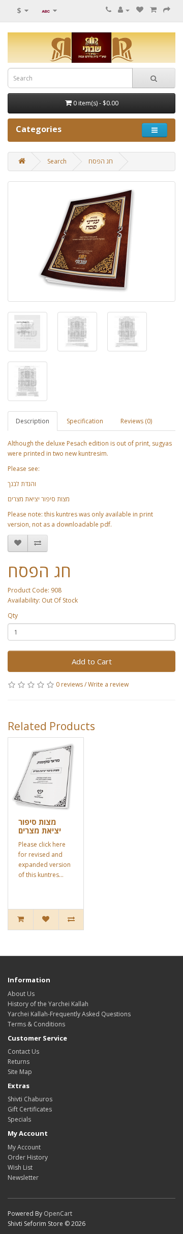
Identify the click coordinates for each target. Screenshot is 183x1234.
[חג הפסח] (91, 241)
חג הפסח (100, 161)
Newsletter (23, 1177)
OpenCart (58, 1213)
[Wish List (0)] (139, 10)
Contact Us (23, 1051)
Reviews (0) (136, 421)
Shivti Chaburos (30, 1099)
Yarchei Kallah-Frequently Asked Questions (69, 1014)
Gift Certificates (30, 1109)
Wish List (20, 1167)
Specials (19, 1119)
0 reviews (69, 684)
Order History (28, 1157)
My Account (24, 1147)
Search (57, 161)
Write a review (108, 684)
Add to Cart (92, 661)
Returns (18, 1061)
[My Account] (124, 10)
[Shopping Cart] (153, 10)
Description (32, 421)
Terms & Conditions (36, 1024)
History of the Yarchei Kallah (48, 1004)
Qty (13, 615)
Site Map (20, 1071)
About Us (21, 993)
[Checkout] (166, 10)
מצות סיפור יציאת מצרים (39, 826)
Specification (85, 421)
